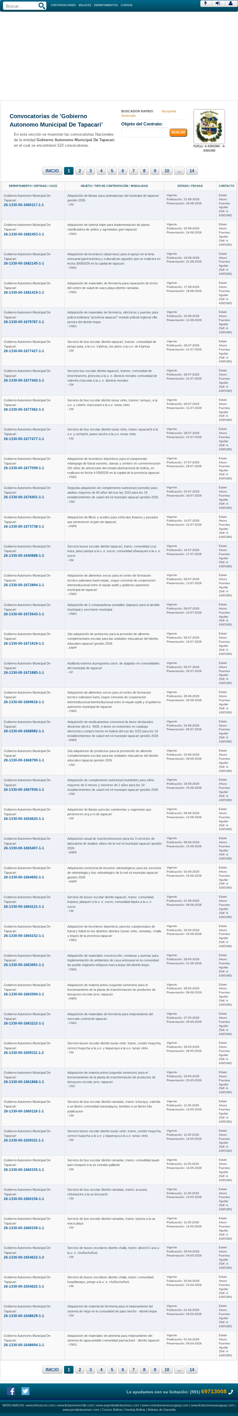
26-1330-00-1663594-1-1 (24, 994)
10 (167, 171)
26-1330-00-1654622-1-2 (24, 1257)
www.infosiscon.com (40, 1405)
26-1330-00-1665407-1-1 (24, 848)
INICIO (52, 171)
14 (192, 171)
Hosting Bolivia (135, 1409)
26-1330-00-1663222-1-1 (24, 1023)
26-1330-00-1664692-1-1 (24, 877)
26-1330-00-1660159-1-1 (24, 1228)
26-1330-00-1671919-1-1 (24, 643)
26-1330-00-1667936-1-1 (24, 790)
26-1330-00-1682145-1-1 (24, 263)
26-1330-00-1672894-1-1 (24, 585)
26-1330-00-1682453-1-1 (24, 234)
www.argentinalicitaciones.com (117, 1405)
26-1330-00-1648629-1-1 (24, 1316)
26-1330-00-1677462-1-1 (24, 409)
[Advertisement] (119, 55)
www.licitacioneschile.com (75, 1405)
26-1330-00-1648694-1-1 (24, 1345)
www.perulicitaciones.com (81, 1409)
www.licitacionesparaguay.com (212, 1405)
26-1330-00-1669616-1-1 (24, 702)
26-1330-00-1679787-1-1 (24, 322)
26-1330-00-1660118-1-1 (24, 1111)
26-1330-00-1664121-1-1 (24, 907)
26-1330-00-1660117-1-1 (24, 205)
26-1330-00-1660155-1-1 (24, 1170)
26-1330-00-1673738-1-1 (24, 526)
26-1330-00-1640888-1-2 (24, 556)
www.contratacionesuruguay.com (165, 1405)
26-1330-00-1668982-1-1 (24, 731)
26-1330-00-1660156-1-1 (24, 1199)
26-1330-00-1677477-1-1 (24, 439)
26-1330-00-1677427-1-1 (24, 351)
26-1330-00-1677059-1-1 (24, 468)
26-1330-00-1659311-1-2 (24, 1053)
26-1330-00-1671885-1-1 (24, 673)
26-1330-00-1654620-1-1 (24, 819)
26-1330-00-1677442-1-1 (24, 380)
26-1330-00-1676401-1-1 (24, 497)
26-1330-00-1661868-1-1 (24, 1082)
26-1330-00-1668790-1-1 (24, 760)
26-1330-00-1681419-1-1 (24, 292)
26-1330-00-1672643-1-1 (24, 614)
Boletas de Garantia (162, 1409)
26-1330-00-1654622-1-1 (24, 1286)
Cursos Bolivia (112, 1409)
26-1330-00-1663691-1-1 (24, 965)
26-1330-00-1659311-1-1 (24, 1140)
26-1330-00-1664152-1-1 (24, 936)
